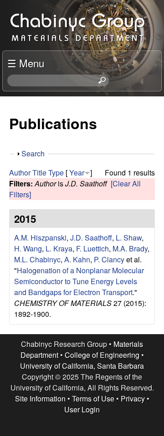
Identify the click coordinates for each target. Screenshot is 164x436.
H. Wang (28, 248)
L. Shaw (129, 237)
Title (39, 172)
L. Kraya (59, 248)
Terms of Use (93, 398)
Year (76, 172)
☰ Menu (25, 62)
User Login (82, 409)
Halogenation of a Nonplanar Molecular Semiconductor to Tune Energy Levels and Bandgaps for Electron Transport (79, 281)
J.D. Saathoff (91, 237)
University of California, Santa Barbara (82, 366)
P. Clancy (109, 259)
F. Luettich (92, 248)
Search (33, 153)
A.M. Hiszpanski (40, 237)
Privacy (133, 398)
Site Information (40, 398)
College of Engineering (102, 355)
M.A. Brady (130, 248)
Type (56, 172)
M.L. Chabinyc (37, 259)
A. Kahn (77, 259)
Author (20, 172)
